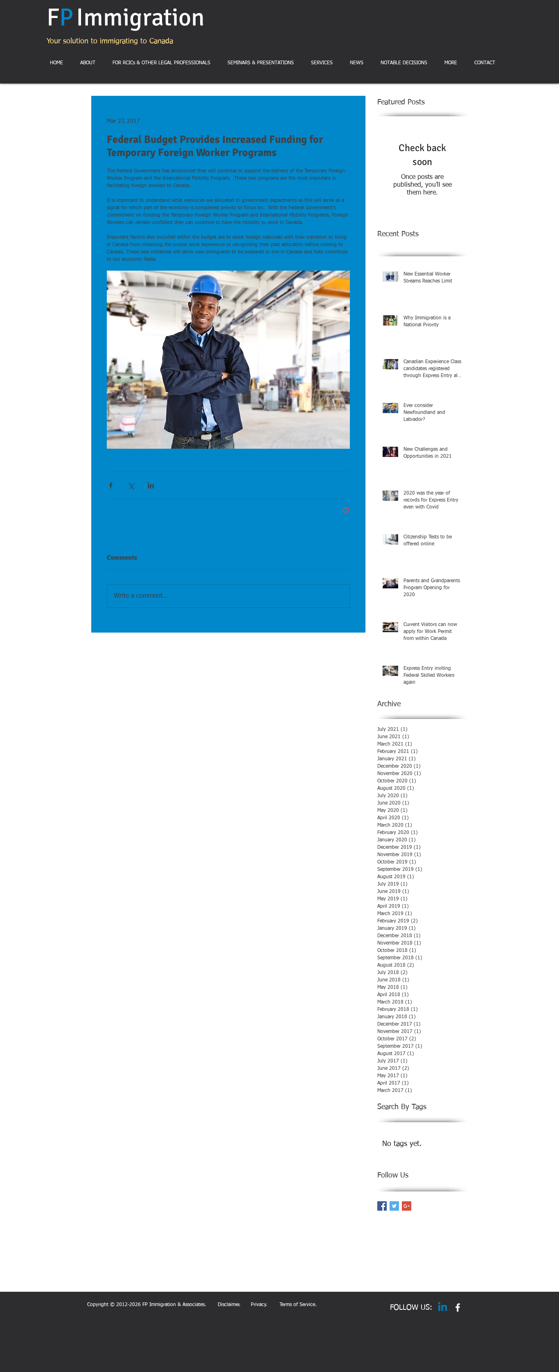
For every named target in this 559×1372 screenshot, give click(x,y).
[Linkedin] (442, 1307)
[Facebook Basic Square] (382, 1206)
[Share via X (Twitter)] (131, 485)
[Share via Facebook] (111, 485)
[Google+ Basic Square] (406, 1206)
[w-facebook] (457, 1307)
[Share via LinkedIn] (151, 485)
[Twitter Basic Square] (394, 1206)
